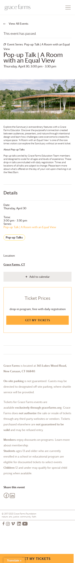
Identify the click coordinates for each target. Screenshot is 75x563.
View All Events (18, 24)
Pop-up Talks (14, 237)
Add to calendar (39, 277)
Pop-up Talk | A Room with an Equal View (29, 227)
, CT (14, 264)
